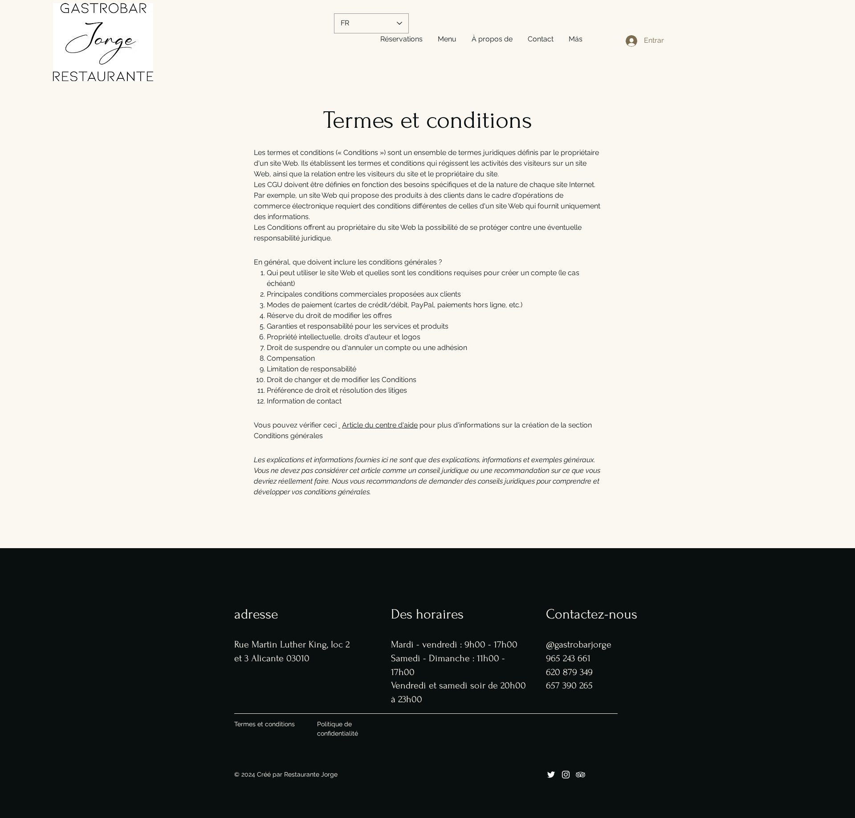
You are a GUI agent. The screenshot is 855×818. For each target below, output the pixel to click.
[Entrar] (622, 41)
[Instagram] (566, 774)
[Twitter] (551, 774)
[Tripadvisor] (580, 774)
